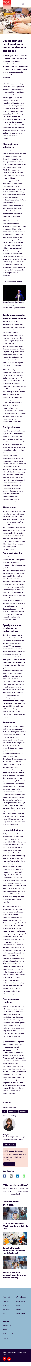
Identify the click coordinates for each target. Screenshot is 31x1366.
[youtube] (4, 1359)
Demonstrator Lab (9, 609)
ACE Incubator (8, 1052)
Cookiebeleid (21, 1352)
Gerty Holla (7, 1135)
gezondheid (23, 1111)
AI (4, 1111)
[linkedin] (9, 1359)
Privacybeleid (12, 1352)
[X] (11, 1176)
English (5, 1355)
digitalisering (12, 1111)
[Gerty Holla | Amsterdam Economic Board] (9, 1118)
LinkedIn (22, 1188)
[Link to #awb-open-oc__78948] (27, 4)
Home (5, 1352)
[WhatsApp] (24, 1176)
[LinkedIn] (17, 1176)
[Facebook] (4, 1176)
